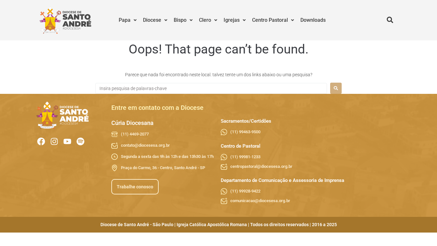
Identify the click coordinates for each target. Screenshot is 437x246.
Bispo (180, 20)
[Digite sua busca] (390, 20)
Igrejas (232, 20)
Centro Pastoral (270, 20)
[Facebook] (41, 141)
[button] (127, 20)
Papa (125, 20)
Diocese (152, 20)
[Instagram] (54, 141)
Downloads (313, 20)
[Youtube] (67, 141)
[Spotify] (80, 141)
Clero (205, 20)
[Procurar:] (211, 88)
